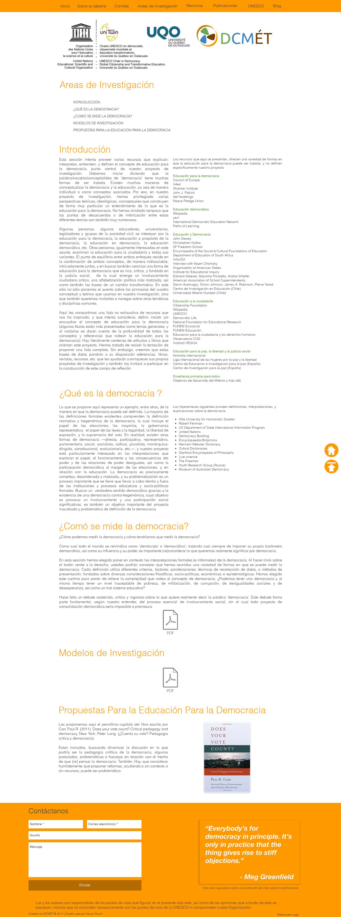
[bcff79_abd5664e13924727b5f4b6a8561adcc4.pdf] (170, 680)
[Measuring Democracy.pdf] (170, 623)
